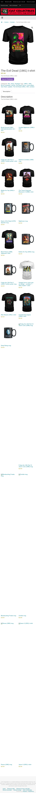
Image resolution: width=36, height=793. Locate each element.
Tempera (25, 791)
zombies (32, 86)
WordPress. (31, 791)
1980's (26, 83)
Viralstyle (12, 22)
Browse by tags (4, 5)
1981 (30, 83)
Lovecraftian (30, 85)
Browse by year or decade (19, 1)
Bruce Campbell (5, 85)
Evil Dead (19, 85)
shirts (12, 83)
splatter (10, 86)
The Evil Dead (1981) (19, 86)
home (2, 1)
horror (24, 85)
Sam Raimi (4, 86)
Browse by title (8, 1)
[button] (32, 27)
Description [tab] (6, 91)
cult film (13, 85)
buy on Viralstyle (7, 79)
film (9, 83)
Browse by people (31, 1)
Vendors (6, 22)
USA (27, 86)
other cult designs (13, 5)
